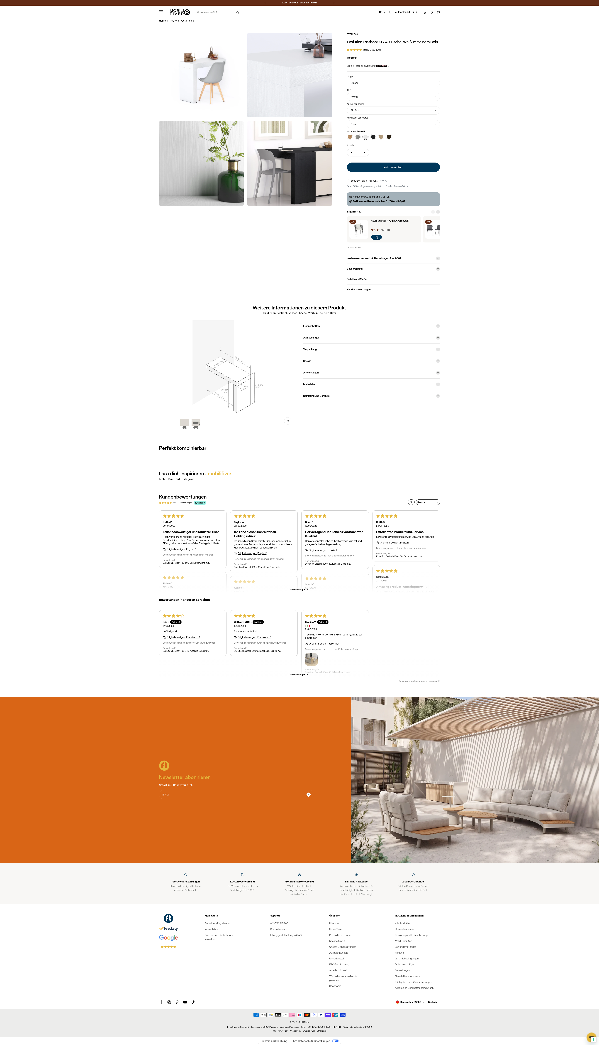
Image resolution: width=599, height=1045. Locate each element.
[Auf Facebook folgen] (161, 1002)
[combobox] (393, 83)
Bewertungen (402, 970)
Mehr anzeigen (297, 589)
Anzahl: (351, 145)
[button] (354, 50)
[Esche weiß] (365, 137)
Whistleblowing (309, 1031)
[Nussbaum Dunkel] (389, 137)
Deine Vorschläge (404, 964)
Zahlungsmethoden (405, 947)
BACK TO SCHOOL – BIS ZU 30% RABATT (299, 2)
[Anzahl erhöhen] (364, 152)
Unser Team (335, 929)
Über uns (334, 923)
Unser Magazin (337, 958)
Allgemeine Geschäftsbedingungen (414, 988)
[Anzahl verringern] (351, 152)
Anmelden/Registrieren (217, 923)
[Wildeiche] (381, 137)
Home (162, 20)
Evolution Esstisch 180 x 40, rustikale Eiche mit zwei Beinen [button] (327, 563)
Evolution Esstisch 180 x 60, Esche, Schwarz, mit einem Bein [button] (399, 556)
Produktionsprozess (340, 935)
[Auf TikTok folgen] (193, 1002)
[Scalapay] (381, 66)
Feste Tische (187, 20)
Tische (173, 20)
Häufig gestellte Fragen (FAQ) (286, 935)
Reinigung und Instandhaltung (411, 935)
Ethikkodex (321, 1031)
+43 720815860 (279, 923)
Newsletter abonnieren (407, 976)
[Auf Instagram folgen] (169, 1002)
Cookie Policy (295, 1031)
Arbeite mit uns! (338, 970)
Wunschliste (211, 929)
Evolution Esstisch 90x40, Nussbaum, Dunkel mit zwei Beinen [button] (257, 651)
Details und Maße (357, 279)
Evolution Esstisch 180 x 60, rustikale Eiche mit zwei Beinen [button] (256, 567)
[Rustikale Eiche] (350, 137)
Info (274, 1031)
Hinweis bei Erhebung (274, 1041)
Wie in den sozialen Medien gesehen (343, 978)
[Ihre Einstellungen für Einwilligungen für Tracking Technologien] (594, 1040)
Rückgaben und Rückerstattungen (413, 982)
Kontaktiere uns (278, 929)
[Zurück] (264, 2)
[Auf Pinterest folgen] (177, 1002)
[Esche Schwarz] (373, 137)
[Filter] (411, 502)
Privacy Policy (283, 1031)
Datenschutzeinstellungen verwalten (219, 937)
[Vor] (334, 2)
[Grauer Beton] (358, 137)
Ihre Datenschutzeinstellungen (311, 1041)
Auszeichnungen (338, 952)
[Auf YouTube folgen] (185, 1002)
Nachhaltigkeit (337, 941)
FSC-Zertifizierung (339, 964)
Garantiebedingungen (407, 958)
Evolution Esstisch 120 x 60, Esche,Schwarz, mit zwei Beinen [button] (186, 562)
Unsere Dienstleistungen (342, 947)
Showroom (335, 986)
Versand (399, 952)
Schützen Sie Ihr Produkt (364, 180)
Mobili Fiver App (403, 941)
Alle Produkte (402, 923)
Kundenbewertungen (359, 289)
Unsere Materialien (405, 929)
